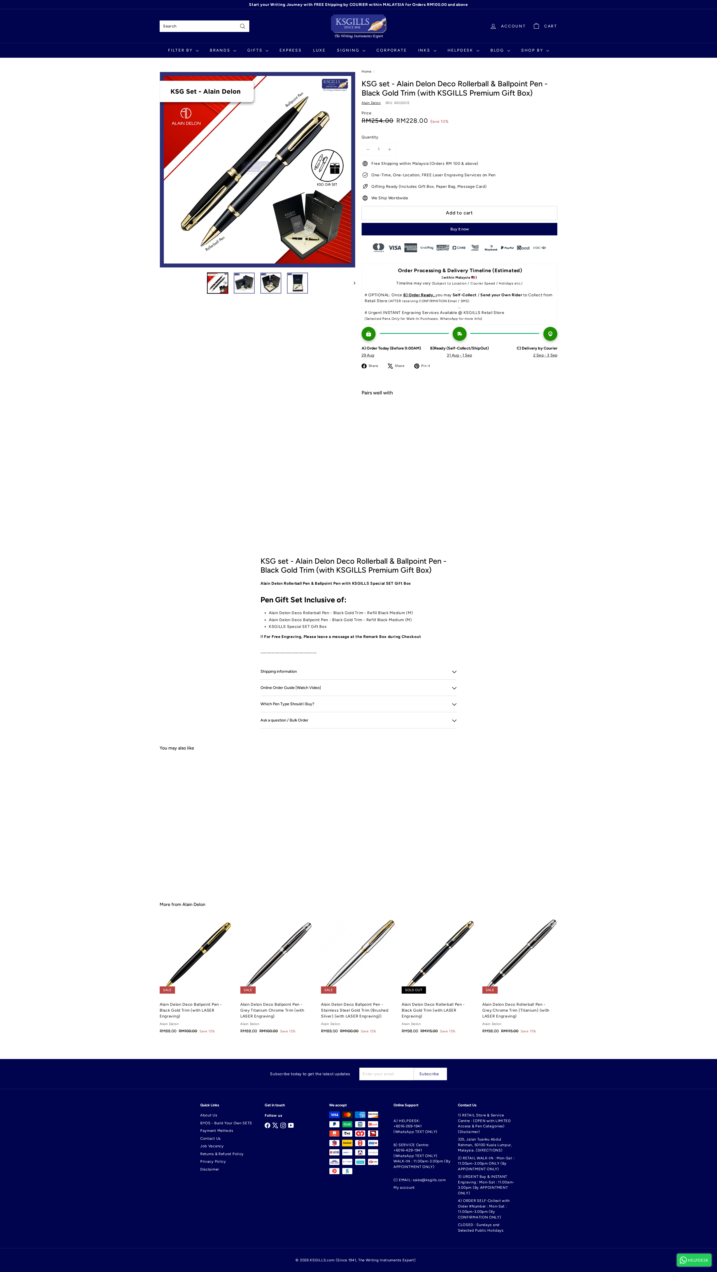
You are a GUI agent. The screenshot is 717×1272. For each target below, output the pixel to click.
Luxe (319, 50)
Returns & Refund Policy (222, 1154)
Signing (349, 50)
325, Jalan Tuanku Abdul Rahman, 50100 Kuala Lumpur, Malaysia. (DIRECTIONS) (485, 1144)
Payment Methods (216, 1130)
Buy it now (459, 229)
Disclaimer (209, 1169)
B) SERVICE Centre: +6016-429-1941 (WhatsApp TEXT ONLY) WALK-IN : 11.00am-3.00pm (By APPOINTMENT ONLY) (422, 1156)
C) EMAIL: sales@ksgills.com (420, 1180)
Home (367, 71)
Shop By (533, 50)
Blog (498, 50)
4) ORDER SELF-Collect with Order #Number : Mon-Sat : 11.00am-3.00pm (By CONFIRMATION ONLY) (484, 1209)
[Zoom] (257, 169)
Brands (221, 50)
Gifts (255, 50)
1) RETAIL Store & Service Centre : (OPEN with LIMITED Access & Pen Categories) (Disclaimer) (484, 1123)
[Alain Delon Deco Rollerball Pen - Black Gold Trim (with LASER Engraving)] (439, 979)
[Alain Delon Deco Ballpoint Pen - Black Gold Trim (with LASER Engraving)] (197, 979)
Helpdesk (461, 50)
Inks (425, 50)
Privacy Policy (213, 1161)
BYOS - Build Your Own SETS (226, 1123)
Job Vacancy (212, 1146)
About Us (208, 1115)
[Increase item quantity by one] (389, 149)
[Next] (351, 283)
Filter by (181, 50)
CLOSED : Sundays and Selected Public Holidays (481, 1227)
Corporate (391, 50)
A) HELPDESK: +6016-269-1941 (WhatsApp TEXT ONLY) (415, 1126)
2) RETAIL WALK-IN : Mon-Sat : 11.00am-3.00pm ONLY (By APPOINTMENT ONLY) (486, 1163)
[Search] (242, 26)
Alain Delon (193, 904)
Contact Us (210, 1138)
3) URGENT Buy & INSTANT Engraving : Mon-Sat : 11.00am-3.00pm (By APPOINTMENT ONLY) (486, 1184)
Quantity (370, 137)
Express (291, 50)
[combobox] (204, 26)
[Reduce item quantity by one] (368, 149)
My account (404, 1187)
